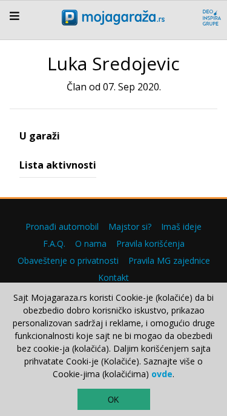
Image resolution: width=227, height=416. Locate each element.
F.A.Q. (54, 243)
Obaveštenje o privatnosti (68, 260)
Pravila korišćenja (150, 243)
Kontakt (113, 277)
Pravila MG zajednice (169, 260)
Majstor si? (129, 226)
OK (113, 399)
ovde (162, 374)
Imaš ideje (181, 226)
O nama (91, 243)
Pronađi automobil (62, 226)
